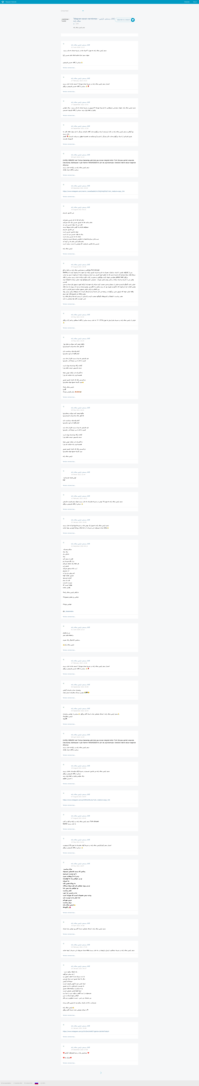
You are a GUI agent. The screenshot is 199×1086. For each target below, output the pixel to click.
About (195, 2)
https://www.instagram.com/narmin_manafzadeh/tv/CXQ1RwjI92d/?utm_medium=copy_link (94, 191)
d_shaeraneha (68, 611)
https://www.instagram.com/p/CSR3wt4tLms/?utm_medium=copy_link (86, 800)
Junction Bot (18, 1083)
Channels (186, 2)
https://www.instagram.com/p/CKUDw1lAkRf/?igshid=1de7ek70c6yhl (86, 1031)
